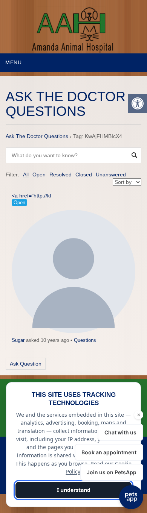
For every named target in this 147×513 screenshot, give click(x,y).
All (26, 175)
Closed (83, 175)
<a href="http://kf (31, 196)
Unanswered (111, 175)
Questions (85, 340)
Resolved (60, 175)
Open (39, 175)
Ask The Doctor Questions (37, 136)
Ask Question (25, 364)
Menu (13, 62)
